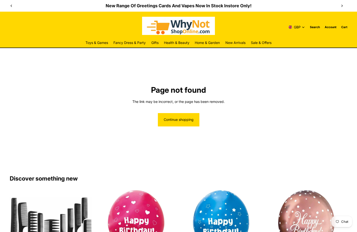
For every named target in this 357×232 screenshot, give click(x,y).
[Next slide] (342, 5)
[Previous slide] (11, 5)
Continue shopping (179, 119)
